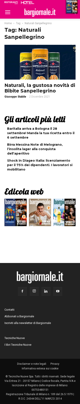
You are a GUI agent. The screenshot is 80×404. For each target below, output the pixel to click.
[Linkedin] (46, 291)
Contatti (9, 309)
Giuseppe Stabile (15, 96)
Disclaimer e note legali (31, 363)
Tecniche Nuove (14, 338)
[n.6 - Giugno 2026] (40, 213)
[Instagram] (34, 291)
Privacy (54, 363)
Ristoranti (11, 2)
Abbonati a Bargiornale (19, 316)
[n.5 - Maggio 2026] (64, 213)
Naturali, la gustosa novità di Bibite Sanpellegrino (39, 88)
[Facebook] (22, 291)
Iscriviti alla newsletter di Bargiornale (27, 323)
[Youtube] (57, 291)
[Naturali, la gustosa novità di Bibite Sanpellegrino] (40, 62)
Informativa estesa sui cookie (40, 368)
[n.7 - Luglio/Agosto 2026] (15, 213)
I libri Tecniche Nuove (17, 344)
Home (8, 23)
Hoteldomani (27, 2)
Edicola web (24, 191)
